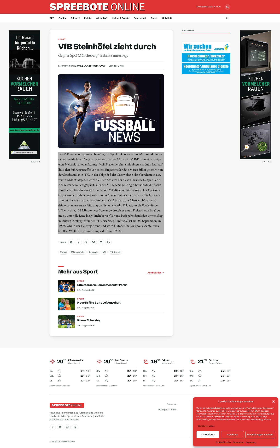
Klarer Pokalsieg (88, 320)
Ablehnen (232, 434)
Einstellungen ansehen (260, 434)
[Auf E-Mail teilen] (101, 242)
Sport (154, 18)
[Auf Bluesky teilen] (94, 242)
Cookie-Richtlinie (223, 442)
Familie (63, 18)
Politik (87, 18)
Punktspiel (93, 252)
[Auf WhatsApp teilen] (71, 242)
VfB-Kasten (115, 252)
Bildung (75, 18)
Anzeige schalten (167, 409)
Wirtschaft (101, 18)
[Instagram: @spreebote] (67, 427)
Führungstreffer (78, 252)
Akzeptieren (208, 434)
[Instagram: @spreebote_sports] (75, 427)
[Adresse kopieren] (108, 242)
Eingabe (63, 252)
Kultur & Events (120, 18)
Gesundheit (140, 18)
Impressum (251, 442)
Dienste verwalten (206, 426)
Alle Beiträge (154, 272)
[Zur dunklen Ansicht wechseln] (227, 7)
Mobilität (167, 18)
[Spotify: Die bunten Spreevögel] (60, 427)
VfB (104, 252)
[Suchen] (227, 18)
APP (52, 18)
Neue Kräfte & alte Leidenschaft (98, 302)
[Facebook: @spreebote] (53, 427)
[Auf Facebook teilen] (79, 242)
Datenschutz (238, 442)
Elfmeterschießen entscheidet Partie (102, 285)
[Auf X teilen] (86, 242)
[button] (273, 401)
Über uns (171, 404)
